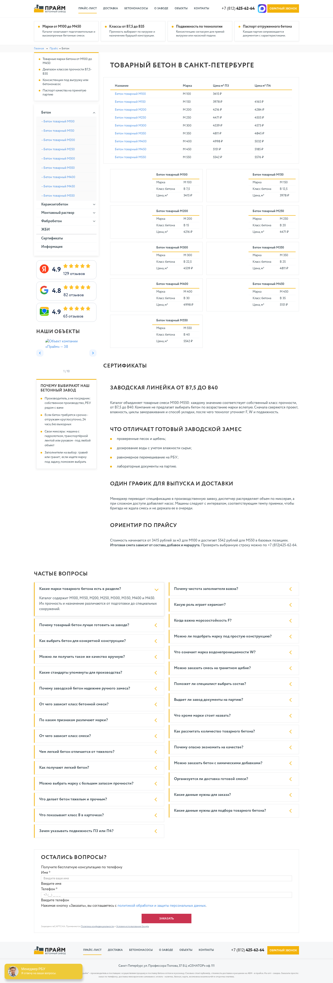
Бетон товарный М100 (130, 93)
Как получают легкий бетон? (64, 768)
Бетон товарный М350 (130, 133)
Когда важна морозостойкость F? (203, 621)
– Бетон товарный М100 (58, 121)
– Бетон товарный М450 (58, 186)
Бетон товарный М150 (130, 101)
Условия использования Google (132, 926)
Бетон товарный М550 (130, 157)
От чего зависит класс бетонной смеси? (74, 704)
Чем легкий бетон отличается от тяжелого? (76, 752)
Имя (46, 873)
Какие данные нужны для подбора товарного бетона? (220, 811)
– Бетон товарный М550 (58, 195)
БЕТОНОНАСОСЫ (136, 8)
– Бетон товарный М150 (57, 130)
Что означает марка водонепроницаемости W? (215, 652)
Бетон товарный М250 (130, 117)
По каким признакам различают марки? (73, 720)
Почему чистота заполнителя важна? (206, 589)
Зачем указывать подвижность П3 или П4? (76, 831)
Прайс (54, 48)
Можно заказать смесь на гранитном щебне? (212, 668)
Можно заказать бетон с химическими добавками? (218, 763)
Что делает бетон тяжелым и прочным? (73, 799)
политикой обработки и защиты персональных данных (162, 906)
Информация (52, 247)
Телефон (49, 889)
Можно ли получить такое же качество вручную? (82, 657)
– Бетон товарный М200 (58, 140)
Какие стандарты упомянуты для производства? (80, 673)
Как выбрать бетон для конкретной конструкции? (82, 641)
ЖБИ (45, 229)
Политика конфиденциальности (97, 926)
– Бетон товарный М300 (58, 158)
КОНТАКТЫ (201, 8)
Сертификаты (52, 238)
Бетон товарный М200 (130, 109)
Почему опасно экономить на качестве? (208, 747)
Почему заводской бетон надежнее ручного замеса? (84, 688)
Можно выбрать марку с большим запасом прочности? (86, 783)
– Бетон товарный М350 (58, 167)
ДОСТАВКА (110, 8)
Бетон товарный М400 (131, 141)
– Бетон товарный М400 (58, 177)
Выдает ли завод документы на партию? (208, 700)
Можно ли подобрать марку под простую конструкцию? (223, 636)
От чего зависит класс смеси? (65, 736)
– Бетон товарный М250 (58, 149)
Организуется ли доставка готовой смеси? (211, 779)
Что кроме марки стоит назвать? (202, 716)
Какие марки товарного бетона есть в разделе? (80, 589)
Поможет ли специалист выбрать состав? (210, 684)
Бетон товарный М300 (130, 125)
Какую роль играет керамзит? (200, 605)
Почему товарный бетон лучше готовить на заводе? (84, 625)
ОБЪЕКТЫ (181, 8)
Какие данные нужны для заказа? (202, 795)
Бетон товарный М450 (130, 149)
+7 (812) (238, 9)
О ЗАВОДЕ (161, 8)
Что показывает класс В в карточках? (71, 815)
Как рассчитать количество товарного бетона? (214, 731)
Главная (39, 48)
